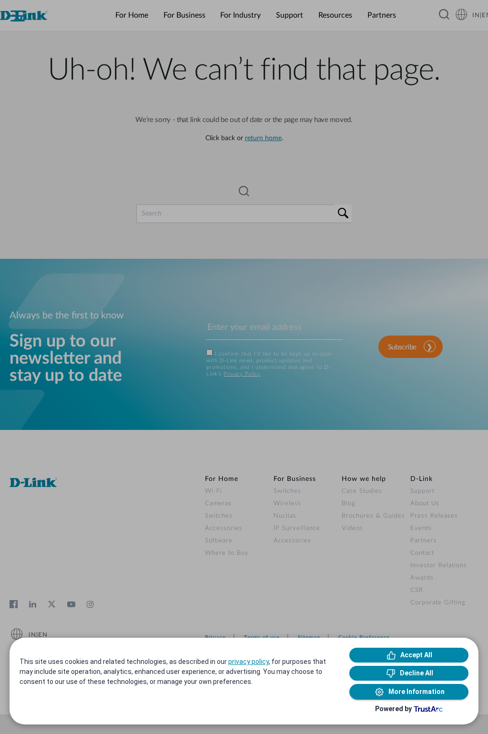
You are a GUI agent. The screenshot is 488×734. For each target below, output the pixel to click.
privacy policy (248, 661)
